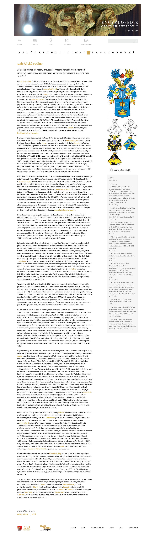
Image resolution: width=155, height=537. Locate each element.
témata (35, 44)
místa (121, 527)
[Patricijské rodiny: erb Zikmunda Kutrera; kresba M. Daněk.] (114, 126)
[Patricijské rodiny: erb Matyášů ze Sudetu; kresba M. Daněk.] (114, 157)
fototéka (67, 44)
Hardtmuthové (68, 484)
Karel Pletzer (113, 180)
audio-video (86, 44)
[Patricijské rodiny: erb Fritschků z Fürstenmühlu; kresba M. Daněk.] (114, 142)
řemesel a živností (50, 89)
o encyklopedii (133, 527)
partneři (73, 527)
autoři (83, 527)
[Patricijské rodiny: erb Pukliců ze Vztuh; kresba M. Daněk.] (130, 126)
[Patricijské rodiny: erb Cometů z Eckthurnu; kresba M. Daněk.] (122, 93)
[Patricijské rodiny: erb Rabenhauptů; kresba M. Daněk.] (130, 142)
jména (112, 527)
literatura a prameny (97, 527)
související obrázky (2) (122, 170)
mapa (50, 44)
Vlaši (34, 514)
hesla (19, 44)
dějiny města (22, 514)
